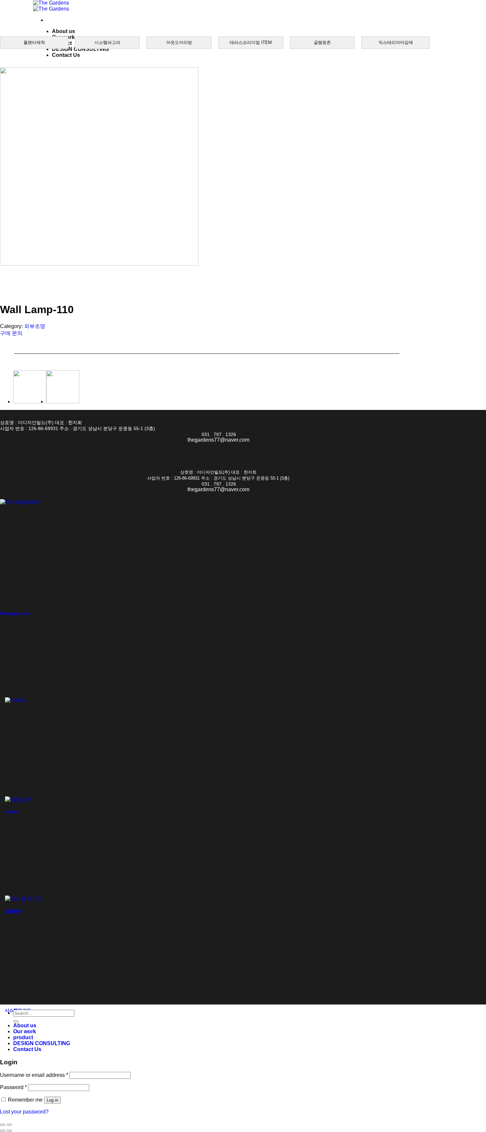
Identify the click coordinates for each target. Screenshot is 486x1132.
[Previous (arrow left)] (2, 1131)
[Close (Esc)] (2, 1125)
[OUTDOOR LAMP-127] (62, 401)
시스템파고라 (107, 42)
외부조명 (34, 326)
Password (13, 1087)
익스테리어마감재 (396, 42)
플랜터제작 (34, 42)
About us (63, 31)
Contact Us (66, 55)
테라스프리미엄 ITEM (251, 42)
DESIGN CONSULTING (80, 49)
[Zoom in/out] (9, 1125)
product (23, 1037)
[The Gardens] (51, 6)
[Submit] (16, 1021)
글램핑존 (322, 42)
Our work (24, 1031)
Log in (52, 1100)
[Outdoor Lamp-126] (29, 401)
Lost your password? (24, 1111)
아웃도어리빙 (179, 42)
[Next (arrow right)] (9, 1131)
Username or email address (34, 1075)
